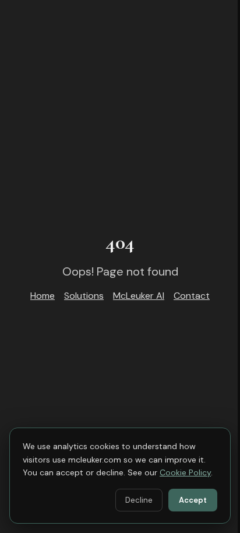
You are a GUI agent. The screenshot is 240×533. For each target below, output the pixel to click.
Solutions (84, 296)
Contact (192, 296)
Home (42, 296)
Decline (139, 500)
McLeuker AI (138, 296)
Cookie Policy (185, 472)
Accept (193, 500)
